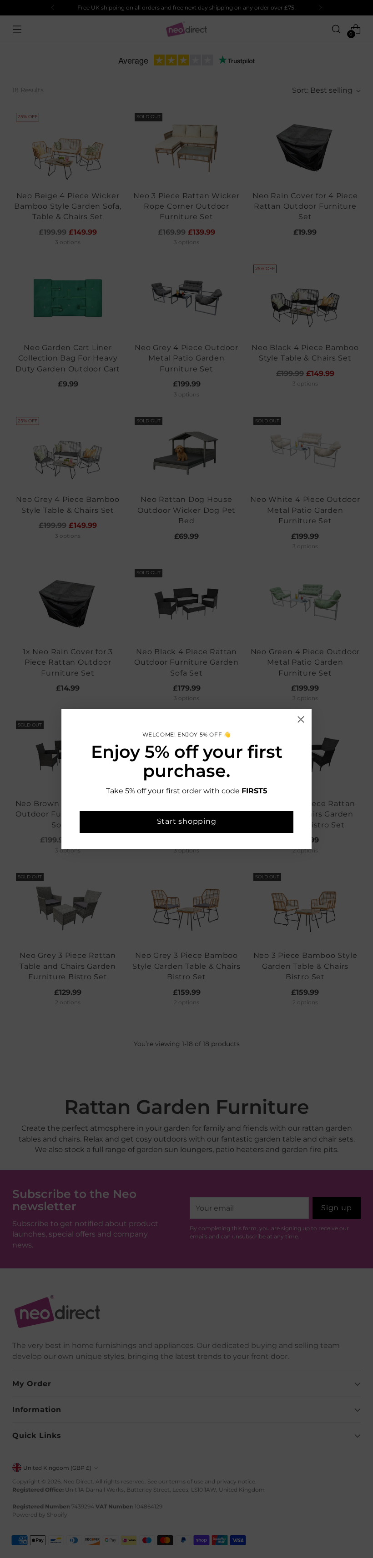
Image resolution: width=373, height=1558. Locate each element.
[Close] (301, 719)
